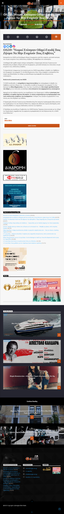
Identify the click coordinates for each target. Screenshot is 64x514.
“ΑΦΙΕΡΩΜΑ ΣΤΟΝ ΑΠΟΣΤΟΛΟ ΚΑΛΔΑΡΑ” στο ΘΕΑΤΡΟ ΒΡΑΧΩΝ (32, 351)
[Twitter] (7, 46)
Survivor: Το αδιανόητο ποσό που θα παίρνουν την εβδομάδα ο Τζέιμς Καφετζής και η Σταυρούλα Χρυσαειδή (31, 219)
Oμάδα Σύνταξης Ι (8, 360)
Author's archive (32, 125)
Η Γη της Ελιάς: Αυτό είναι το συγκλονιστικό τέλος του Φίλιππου (19, 241)
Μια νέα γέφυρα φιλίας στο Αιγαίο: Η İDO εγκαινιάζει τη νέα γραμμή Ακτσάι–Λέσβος (32, 324)
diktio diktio (31, 24)
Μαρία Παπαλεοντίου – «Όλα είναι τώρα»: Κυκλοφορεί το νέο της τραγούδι (32, 377)
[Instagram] (13, 46)
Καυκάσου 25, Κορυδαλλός (33, 477)
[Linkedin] (10, 46)
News (29, 10)
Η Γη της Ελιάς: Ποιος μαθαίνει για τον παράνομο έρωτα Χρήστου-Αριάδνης (22, 243)
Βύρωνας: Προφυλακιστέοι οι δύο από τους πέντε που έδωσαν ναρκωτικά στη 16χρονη (32, 412)
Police (34, 10)
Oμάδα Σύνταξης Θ (8, 334)
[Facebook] (4, 46)
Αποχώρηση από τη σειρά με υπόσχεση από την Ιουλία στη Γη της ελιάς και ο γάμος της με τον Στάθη (29, 217)
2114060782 (29, 471)
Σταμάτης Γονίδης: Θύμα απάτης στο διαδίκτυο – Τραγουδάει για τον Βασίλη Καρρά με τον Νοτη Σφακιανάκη (31, 223)
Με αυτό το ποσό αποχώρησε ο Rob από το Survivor (16, 215)
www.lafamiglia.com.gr (31, 468)
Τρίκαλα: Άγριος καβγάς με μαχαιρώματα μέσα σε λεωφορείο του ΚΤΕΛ (32, 433)
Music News (7, 341)
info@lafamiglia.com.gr (31, 474)
